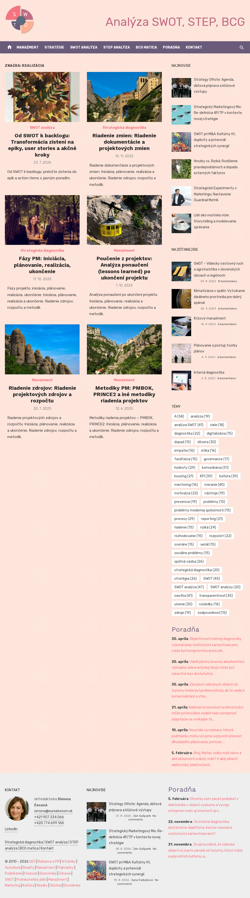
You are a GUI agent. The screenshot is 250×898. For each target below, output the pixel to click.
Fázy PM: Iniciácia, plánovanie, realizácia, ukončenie (42, 264)
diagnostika (187, 433)
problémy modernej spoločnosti (202, 510)
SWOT (211, 579)
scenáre (184, 544)
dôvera (207, 442)
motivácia (186, 493)
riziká (208, 527)
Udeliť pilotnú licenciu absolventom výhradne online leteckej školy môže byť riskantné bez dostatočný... (208, 668)
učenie (183, 604)
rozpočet (220, 536)
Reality (28, 868)
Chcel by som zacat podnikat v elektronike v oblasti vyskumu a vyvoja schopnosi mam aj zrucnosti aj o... (203, 805)
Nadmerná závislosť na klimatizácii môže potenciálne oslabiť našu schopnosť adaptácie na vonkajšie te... (207, 713)
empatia (184, 451)
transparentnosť (216, 596)
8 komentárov (227, 281)
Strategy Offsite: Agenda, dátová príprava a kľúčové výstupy (214, 86)
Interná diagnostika (209, 372)
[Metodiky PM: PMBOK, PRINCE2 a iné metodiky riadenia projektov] (124, 349)
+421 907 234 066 (49, 817)
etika (208, 451)
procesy (184, 519)
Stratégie (54, 47)
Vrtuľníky (69, 861)
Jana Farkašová (142, 880)
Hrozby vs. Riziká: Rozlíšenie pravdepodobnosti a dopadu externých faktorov (216, 167)
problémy (214, 502)
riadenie (184, 527)
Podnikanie (13, 873)
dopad (182, 442)
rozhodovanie (188, 536)
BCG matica (146, 47)
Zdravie (65, 873)
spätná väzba (189, 561)
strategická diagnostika (196, 570)
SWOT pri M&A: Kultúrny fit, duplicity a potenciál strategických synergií (215, 140)
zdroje (182, 613)
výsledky (209, 604)
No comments (142, 817)
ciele (217, 425)
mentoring (186, 485)
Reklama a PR (48, 861)
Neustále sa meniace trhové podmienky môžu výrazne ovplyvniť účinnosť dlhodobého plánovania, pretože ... (206, 736)
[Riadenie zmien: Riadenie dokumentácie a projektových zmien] (124, 97)
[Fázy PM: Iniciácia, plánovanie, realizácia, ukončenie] (42, 220)
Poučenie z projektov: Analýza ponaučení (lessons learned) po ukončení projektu (124, 268)
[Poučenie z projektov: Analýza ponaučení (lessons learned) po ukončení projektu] (124, 220)
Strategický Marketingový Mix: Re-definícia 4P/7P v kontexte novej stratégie (218, 113)
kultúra (228, 476)
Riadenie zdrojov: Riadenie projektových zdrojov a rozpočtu (42, 394)
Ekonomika (48, 873)
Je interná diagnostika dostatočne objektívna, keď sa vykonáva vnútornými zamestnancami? (200, 828)
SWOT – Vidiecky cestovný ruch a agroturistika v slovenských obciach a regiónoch (218, 269)
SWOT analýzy (225, 587)
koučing (183, 476)
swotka (183, 596)
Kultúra (28, 885)
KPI (206, 476)
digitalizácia (220, 433)
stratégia (185, 579)
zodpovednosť (212, 613)
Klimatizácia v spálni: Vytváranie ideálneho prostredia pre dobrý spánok (219, 297)
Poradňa (171, 47)
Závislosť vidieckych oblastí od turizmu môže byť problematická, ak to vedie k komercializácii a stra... (208, 690)
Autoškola (13, 868)
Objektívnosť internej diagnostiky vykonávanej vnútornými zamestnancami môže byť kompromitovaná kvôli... (206, 645)
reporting (212, 519)
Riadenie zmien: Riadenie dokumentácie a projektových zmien (124, 141)
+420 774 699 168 (49, 823)
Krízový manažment (210, 318)
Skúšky (42, 885)
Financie (30, 873)
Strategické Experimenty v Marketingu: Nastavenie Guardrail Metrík (215, 194)
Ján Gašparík (142, 816)
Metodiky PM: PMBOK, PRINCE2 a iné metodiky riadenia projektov (124, 394)
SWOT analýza (83, 47)
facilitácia (185, 459)
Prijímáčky (65, 868)
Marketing (13, 885)
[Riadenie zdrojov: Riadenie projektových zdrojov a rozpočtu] (42, 349)
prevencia (185, 502)
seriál (208, 544)
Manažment (28, 47)
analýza (200, 416)
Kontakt (194, 47)
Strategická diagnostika (124, 128)
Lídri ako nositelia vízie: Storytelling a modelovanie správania (215, 221)
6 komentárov (227, 308)
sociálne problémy (192, 553)
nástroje (215, 493)
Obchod (56, 885)
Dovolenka (72, 885)
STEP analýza (116, 47)
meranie (214, 485)
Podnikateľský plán (31, 880)
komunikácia (215, 468)
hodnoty (184, 468)
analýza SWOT (188, 425)
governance (216, 459)
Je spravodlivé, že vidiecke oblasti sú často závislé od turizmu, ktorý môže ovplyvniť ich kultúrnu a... (205, 850)
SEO (32, 861)
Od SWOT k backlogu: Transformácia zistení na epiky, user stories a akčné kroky (42, 145)
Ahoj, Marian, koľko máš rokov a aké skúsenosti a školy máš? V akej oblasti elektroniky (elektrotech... (206, 759)
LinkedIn (11, 829)
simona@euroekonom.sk (53, 811)
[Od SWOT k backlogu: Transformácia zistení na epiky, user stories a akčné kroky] (42, 97)
